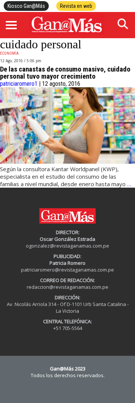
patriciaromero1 (19, 83)
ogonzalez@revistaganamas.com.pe (67, 245)
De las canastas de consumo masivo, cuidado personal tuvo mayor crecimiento (65, 73)
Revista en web (76, 6)
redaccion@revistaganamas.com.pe (67, 287)
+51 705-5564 (67, 328)
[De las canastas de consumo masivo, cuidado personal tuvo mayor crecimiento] (67, 161)
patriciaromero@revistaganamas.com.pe (67, 269)
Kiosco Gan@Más (26, 6)
